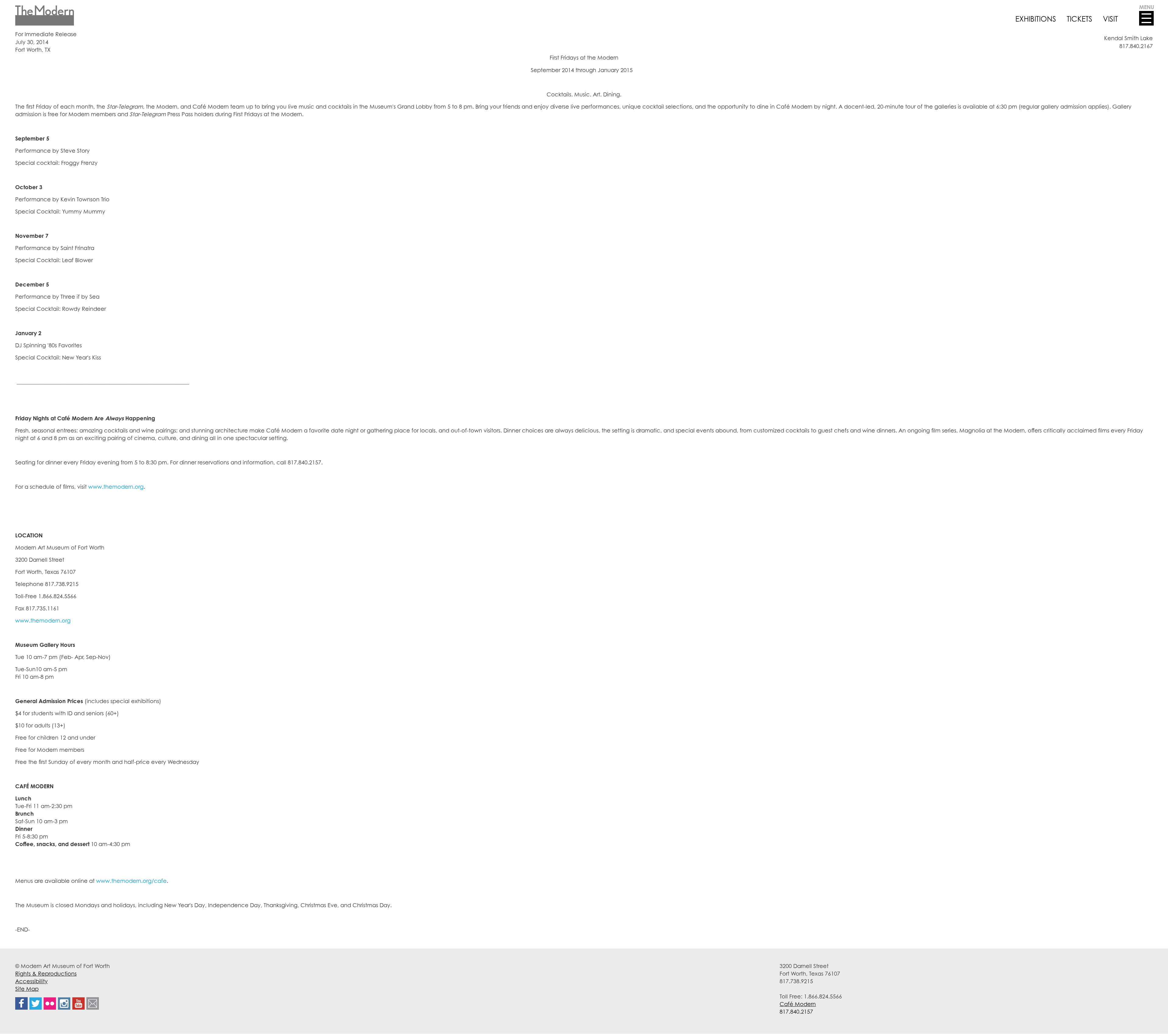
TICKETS (1079, 18)
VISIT (1110, 18)
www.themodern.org (116, 486)
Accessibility (31, 981)
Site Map (27, 988)
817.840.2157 (796, 1011)
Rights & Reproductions (46, 973)
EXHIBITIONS (1035, 18)
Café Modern (798, 1004)
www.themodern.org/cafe (131, 880)
